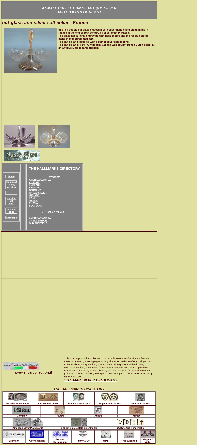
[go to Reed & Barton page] (129, 433)
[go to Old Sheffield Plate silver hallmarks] (130, 421)
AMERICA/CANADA (40, 180)
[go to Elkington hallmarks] (14, 433)
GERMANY (35, 190)
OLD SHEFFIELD (38, 223)
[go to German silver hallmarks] (21, 409)
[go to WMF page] (106, 433)
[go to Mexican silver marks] (136, 409)
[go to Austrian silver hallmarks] (98, 409)
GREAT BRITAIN (38, 220)
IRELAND (34, 195)
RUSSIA (33, 203)
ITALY (32, 198)
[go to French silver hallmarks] (79, 396)
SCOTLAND (35, 206)
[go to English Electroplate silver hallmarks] (79, 421)
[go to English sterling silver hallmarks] (109, 396)
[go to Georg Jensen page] (37, 433)
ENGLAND (35, 185)
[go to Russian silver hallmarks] (17, 396)
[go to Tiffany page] (83, 433)
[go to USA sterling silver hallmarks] (140, 396)
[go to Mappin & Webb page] (148, 433)
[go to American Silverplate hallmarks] (28, 421)
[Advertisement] (79, 100)
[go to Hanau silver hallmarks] (60, 409)
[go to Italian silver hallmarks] (48, 396)
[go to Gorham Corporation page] (60, 433)
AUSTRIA (34, 182)
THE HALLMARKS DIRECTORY (54, 168)
